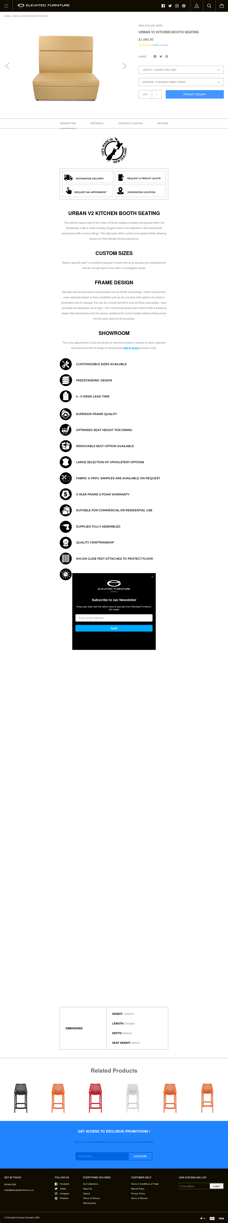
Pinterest (64, 1198)
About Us (87, 1188)
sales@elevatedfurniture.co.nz (19, 1190)
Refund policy (89, 1203)
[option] (66, 62)
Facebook (64, 1183)
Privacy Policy (138, 1193)
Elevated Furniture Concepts (20, 1217)
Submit (216, 1186)
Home (7, 15)
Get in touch (131, 348)
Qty (145, 94)
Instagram (64, 1193)
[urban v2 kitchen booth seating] (114, 150)
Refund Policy (138, 1188)
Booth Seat (127, 292)
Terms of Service (91, 1198)
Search (86, 1193)
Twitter (63, 1188)
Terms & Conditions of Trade (145, 1183)
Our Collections (90, 1183)
